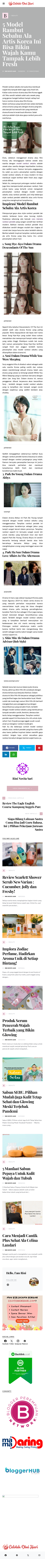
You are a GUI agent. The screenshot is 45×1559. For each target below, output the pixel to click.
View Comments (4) (21, 788)
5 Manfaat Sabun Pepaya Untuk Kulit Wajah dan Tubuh (18, 1173)
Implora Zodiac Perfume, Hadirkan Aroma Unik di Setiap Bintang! (20, 955)
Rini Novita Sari (10, 71)
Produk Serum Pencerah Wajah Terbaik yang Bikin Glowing (18, 1027)
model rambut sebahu (26, 163)
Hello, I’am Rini (16, 1273)
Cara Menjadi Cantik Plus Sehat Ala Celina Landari (20, 1240)
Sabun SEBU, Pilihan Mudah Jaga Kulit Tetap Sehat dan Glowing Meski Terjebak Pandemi (21, 1102)
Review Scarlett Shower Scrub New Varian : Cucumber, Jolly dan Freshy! (21, 884)
